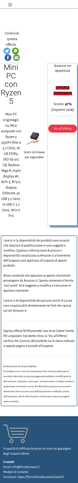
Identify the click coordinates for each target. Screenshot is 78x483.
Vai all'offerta (63, 128)
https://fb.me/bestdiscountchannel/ (40, 477)
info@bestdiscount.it (25, 467)
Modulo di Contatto (15, 472)
